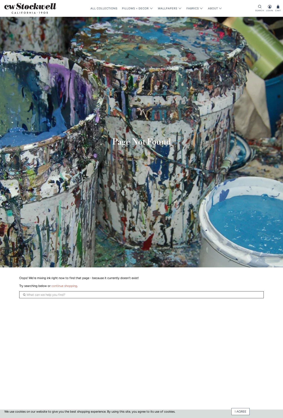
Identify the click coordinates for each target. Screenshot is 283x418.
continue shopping (64, 286)
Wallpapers (167, 8)
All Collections (104, 8)
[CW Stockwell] (30, 8)
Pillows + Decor (135, 8)
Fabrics (192, 8)
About (213, 8)
